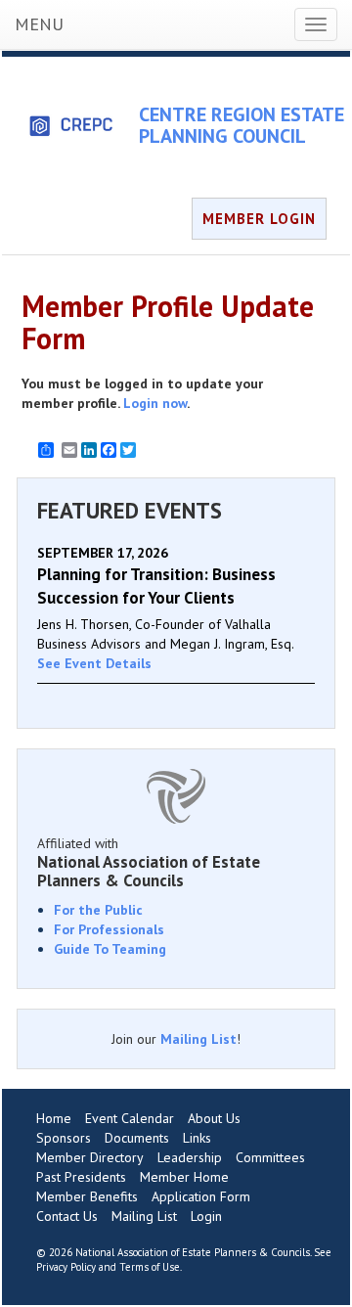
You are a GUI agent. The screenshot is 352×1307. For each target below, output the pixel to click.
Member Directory (90, 1157)
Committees (270, 1157)
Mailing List (198, 1039)
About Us (214, 1118)
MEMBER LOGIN (259, 218)
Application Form (201, 1196)
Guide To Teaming (110, 949)
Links (197, 1138)
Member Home (184, 1177)
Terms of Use (149, 1267)
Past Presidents (81, 1177)
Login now (155, 403)
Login (206, 1216)
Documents (137, 1138)
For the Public (98, 910)
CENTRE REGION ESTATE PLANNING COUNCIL (241, 125)
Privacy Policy (66, 1267)
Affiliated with (148, 861)
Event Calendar (129, 1118)
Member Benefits (87, 1196)
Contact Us (67, 1216)
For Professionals (109, 929)
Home (53, 1118)
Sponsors (63, 1138)
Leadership (189, 1157)
